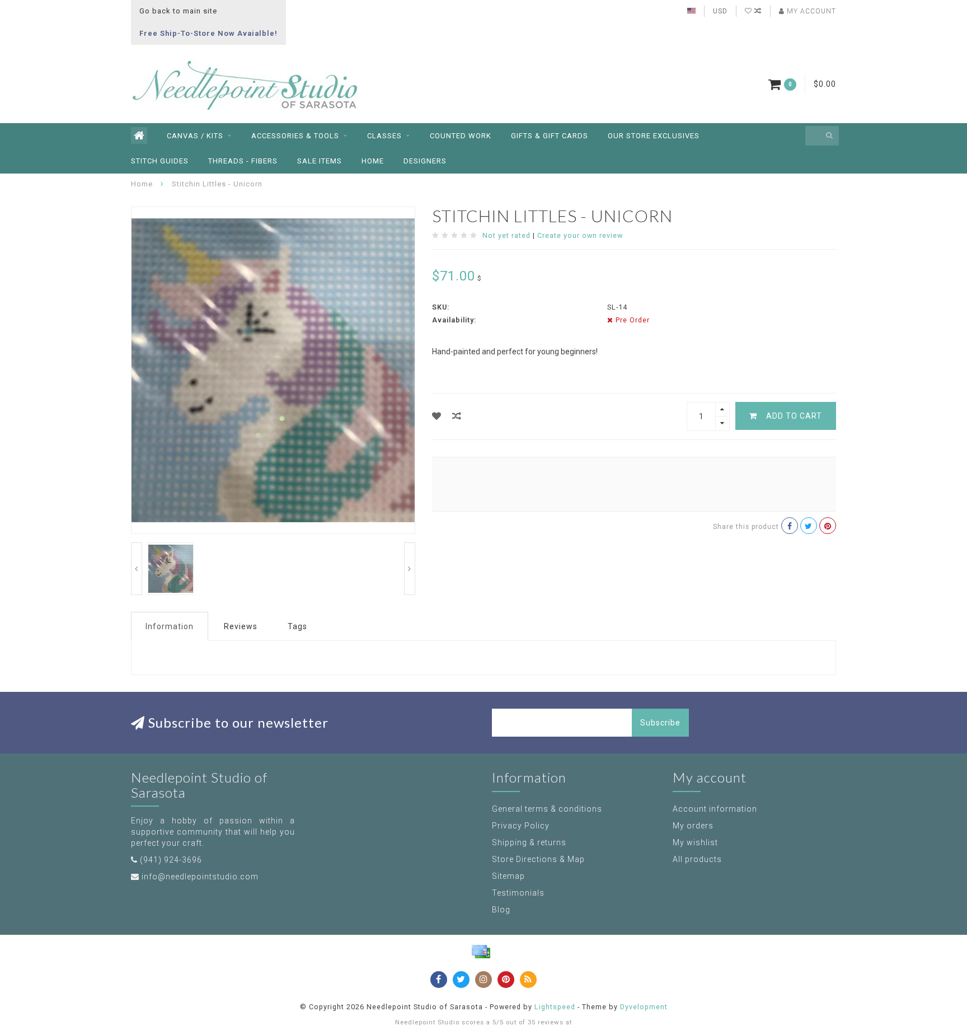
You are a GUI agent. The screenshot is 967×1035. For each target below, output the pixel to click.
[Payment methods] (481, 951)
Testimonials (518, 892)
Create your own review (580, 235)
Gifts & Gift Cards (549, 136)
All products (697, 859)
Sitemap (508, 876)
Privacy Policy (521, 825)
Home (373, 161)
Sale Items (319, 161)
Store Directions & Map (538, 859)
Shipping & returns (529, 842)
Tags (297, 626)
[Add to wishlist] (437, 416)
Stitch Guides (160, 161)
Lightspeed (554, 1007)
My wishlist (695, 842)
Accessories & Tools (295, 136)
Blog (501, 909)
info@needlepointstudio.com (200, 876)
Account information (715, 808)
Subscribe (660, 722)
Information (169, 626)
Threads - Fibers (243, 161)
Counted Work (460, 136)
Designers (425, 161)
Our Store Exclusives (654, 136)
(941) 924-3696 (171, 859)
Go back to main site (178, 11)
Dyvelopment (644, 1007)
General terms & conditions (547, 808)
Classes (384, 136)
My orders (693, 825)
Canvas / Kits (195, 136)
